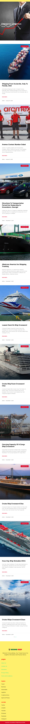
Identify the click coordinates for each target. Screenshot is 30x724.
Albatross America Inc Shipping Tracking (14, 265)
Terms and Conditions (6, 676)
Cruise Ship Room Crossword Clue (13, 384)
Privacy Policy (5, 672)
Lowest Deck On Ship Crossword (14, 324)
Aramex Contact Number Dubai (14, 144)
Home (3, 26)
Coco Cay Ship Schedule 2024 (14, 560)
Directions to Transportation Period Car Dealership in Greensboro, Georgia (13, 205)
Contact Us (4, 666)
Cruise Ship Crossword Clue (13, 503)
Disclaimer (4, 669)
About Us (3, 663)
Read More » (4, 96)
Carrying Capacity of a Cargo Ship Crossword (13, 445)
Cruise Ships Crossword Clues (13, 619)
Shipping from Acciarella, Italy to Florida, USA (15, 84)
